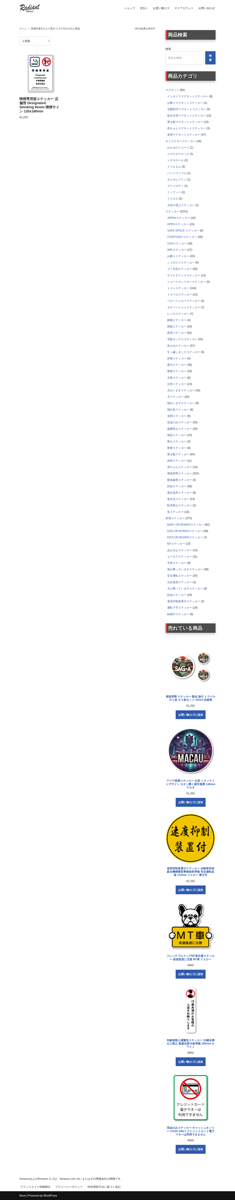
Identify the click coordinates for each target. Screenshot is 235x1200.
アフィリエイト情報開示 (35, 1186)
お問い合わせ (206, 8)
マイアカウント (184, 8)
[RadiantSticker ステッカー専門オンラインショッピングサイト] (29, 8)
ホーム (23, 28)
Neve (22, 1195)
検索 (168, 48)
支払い (144, 8)
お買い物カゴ (161, 8)
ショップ (129, 8)
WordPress (50, 1195)
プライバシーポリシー (69, 1186)
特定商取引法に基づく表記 (104, 1186)
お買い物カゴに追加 (190, 714)
